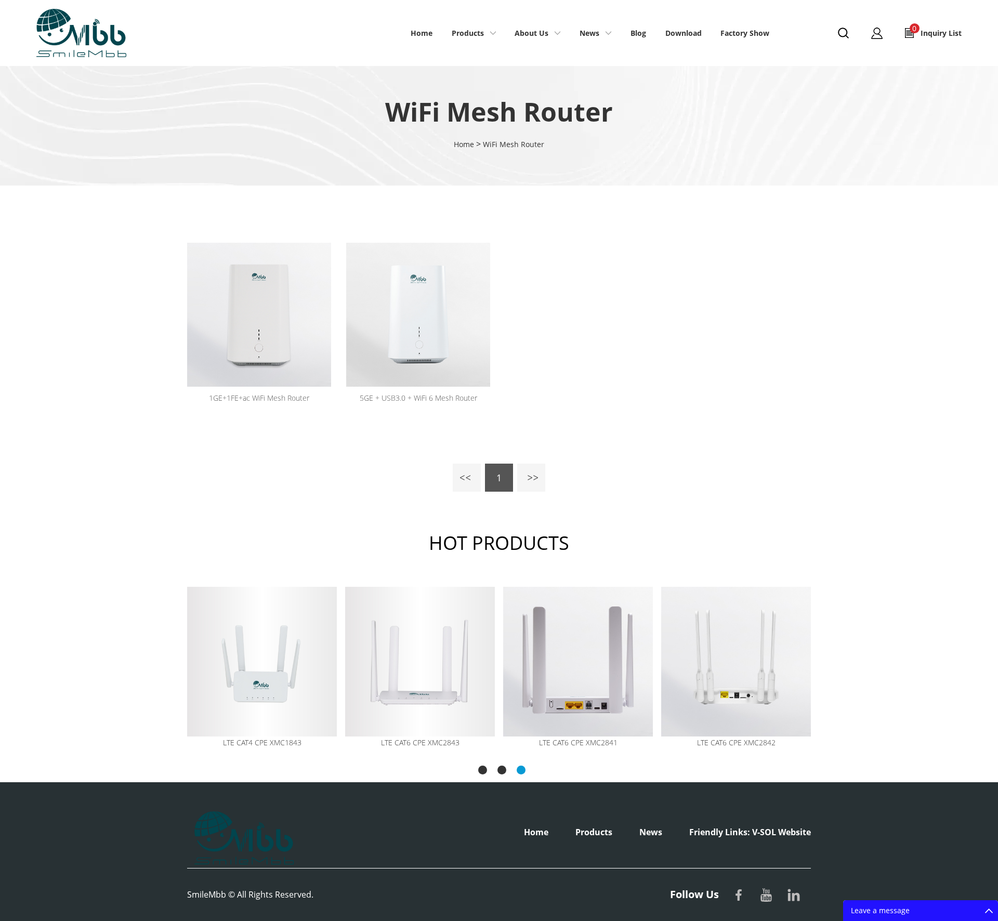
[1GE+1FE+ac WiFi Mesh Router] (259, 315)
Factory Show (744, 33)
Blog (638, 33)
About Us (531, 33)
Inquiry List (937, 30)
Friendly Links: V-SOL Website (750, 832)
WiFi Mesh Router (513, 144)
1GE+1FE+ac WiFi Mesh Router (259, 398)
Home (421, 33)
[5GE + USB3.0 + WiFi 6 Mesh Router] (418, 315)
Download (683, 33)
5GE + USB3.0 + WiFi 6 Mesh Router (418, 398)
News (589, 33)
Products (468, 33)
